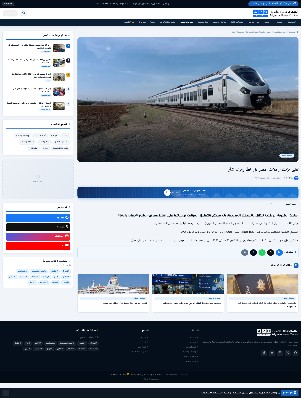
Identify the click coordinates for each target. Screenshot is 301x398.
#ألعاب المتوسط (39, 271)
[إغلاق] (6, 393)
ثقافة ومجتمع (219, 22)
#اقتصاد (23, 277)
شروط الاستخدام (138, 375)
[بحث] (24, 13)
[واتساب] (262, 252)
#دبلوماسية (22, 271)
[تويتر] (288, 353)
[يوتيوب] (272, 353)
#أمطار (12, 277)
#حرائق (55, 282)
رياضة (267, 22)
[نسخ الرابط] (253, 252)
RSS (124, 375)
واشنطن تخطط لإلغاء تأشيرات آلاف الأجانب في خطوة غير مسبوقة (267, 305)
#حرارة (33, 282)
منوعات (142, 22)
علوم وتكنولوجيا (167, 22)
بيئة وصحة (203, 22)
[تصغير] (281, 204)
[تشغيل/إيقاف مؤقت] (167, 192)
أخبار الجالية (254, 22)
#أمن (56, 277)
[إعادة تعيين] (271, 204)
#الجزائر (65, 271)
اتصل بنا (142, 343)
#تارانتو (66, 277)
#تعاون (66, 282)
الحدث (280, 22)
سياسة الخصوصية (138, 352)
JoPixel (145, 379)
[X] (270, 252)
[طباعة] (244, 252)
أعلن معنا (141, 347)
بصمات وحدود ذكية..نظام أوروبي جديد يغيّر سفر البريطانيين (191, 303)
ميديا (152, 22)
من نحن (142, 338)
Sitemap (114, 375)
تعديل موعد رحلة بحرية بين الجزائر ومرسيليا (125, 303)
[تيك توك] (264, 353)
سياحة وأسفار (187, 22)
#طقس (54, 271)
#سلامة (35, 277)
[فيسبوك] (279, 252)
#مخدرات (44, 282)
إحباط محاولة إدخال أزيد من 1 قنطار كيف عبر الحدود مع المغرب (131, 4)
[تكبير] (276, 204)
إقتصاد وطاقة (237, 22)
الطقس (127, 22)
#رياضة (46, 277)
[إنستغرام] (280, 353)
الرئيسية (292, 22)
